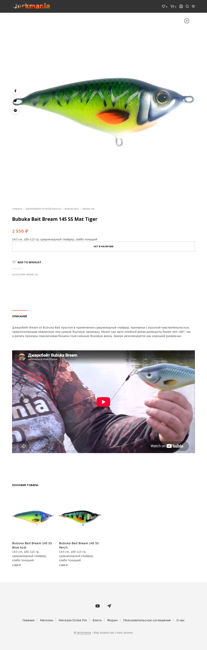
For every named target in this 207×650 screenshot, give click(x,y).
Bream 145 (88, 208)
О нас (180, 620)
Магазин (46, 620)
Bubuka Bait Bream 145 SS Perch (79, 545)
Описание (19, 316)
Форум (112, 620)
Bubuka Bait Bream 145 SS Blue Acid (32, 545)
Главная (17, 208)
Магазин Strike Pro (73, 620)
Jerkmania (84, 632)
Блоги (97, 620)
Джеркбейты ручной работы (43, 208)
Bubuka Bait (72, 208)
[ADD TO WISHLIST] (33, 532)
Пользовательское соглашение (147, 620)
